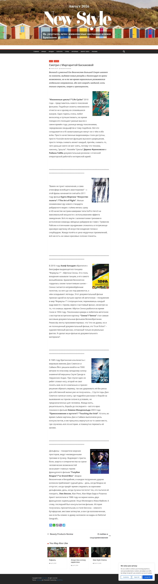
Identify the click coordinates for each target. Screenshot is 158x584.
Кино (51, 61)
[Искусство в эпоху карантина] (79, 548)
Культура (59, 51)
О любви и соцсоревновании (99, 536)
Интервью (75, 51)
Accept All (147, 577)
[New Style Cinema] (101, 548)
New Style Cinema (100, 560)
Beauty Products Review (61, 534)
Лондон (51, 51)
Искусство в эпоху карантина (78, 561)
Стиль (67, 51)
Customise (126, 577)
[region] (136, 572)
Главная (36, 51)
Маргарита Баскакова (65, 68)
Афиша (43, 51)
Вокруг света (85, 51)
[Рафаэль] (57, 548)
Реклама (94, 51)
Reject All (136, 577)
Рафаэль (52, 560)
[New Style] (79, 1)
